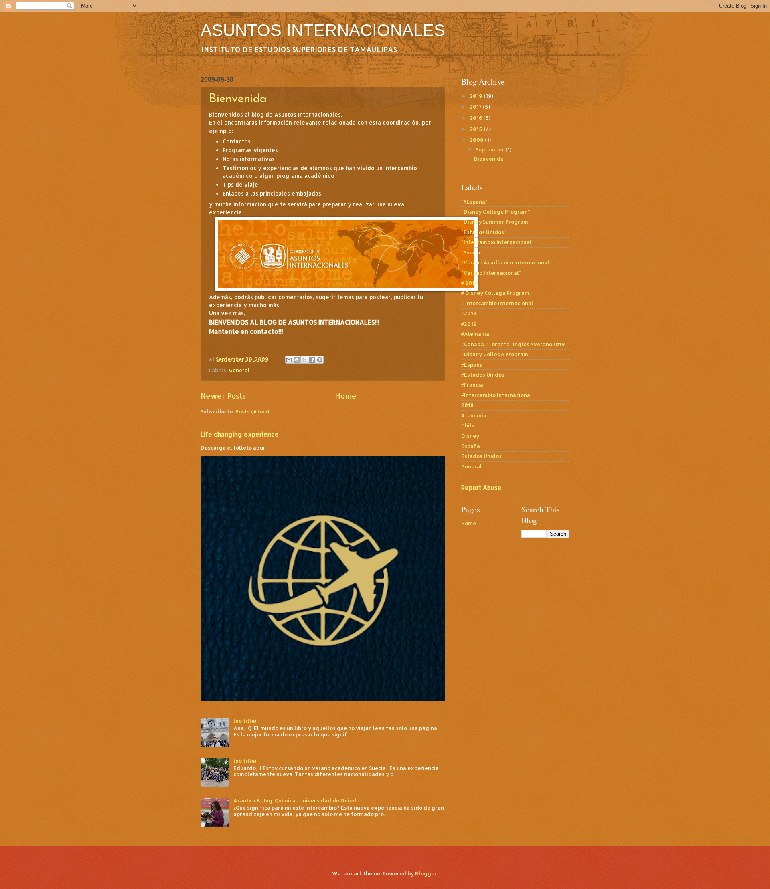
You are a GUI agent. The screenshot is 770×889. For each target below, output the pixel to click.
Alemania (473, 415)
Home (346, 395)
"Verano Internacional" (491, 273)
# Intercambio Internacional (497, 303)
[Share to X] (304, 360)
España (470, 446)
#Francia (472, 384)
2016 (476, 118)
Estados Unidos (481, 456)
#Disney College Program (494, 354)
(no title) (244, 721)
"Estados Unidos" (484, 232)
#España (472, 364)
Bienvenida (238, 99)
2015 (477, 129)
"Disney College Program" (495, 211)
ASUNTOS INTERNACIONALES (323, 30)
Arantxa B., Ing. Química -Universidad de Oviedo (296, 800)
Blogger (426, 873)
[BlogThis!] (297, 360)
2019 (477, 96)
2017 (476, 106)
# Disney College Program (495, 293)
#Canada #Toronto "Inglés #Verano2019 (513, 344)
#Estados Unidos (483, 374)
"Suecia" (472, 252)
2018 (467, 405)
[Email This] (289, 360)
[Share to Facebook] (312, 360)
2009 (477, 140)
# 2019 (469, 283)
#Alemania (475, 334)
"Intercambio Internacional (496, 242)
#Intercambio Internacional (496, 395)
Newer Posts (223, 395)
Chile (468, 425)
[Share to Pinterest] (320, 360)
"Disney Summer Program (494, 221)
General (239, 370)
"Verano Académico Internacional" (506, 262)
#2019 (469, 324)
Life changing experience (240, 434)
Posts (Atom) (252, 411)
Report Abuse (481, 488)
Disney (470, 436)
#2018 (468, 313)
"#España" (474, 201)
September (490, 149)
